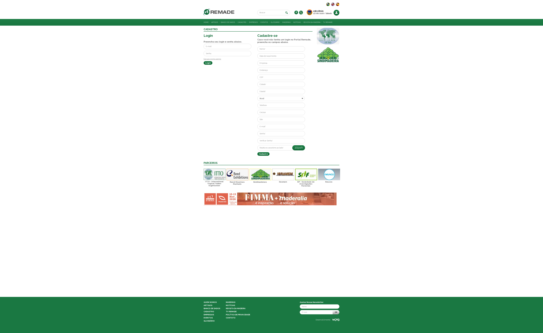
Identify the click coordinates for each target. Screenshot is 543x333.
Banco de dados (228, 22)
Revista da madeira (311, 22)
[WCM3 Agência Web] (335, 320)
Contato (230, 318)
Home (206, 22)
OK (336, 312)
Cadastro (242, 22)
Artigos (214, 22)
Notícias (297, 22)
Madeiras (286, 22)
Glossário (275, 22)
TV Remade (327, 22)
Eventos (264, 22)
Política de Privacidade (238, 315)
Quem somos (210, 302)
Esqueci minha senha (212, 59)
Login (208, 63)
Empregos (253, 22)
